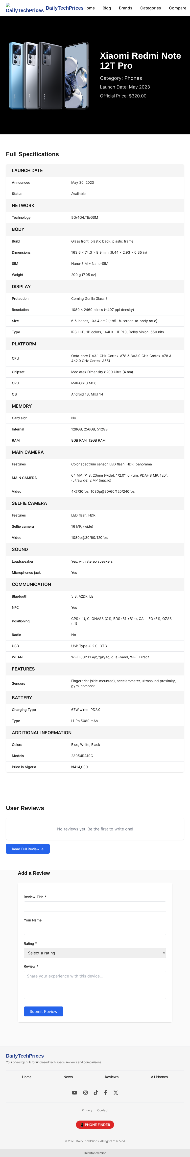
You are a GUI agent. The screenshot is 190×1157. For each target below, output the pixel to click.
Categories (150, 7)
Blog (107, 7)
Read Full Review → (28, 849)
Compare (177, 7)
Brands (125, 7)
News (68, 1077)
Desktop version (95, 1153)
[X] (115, 1092)
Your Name (33, 920)
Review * (31, 966)
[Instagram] (85, 1092)
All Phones (159, 1077)
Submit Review (43, 1011)
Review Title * (35, 897)
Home (89, 7)
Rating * (30, 943)
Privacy (87, 1110)
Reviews (112, 1077)
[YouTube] (74, 1092)
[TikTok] (96, 1092)
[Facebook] (105, 1092)
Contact (102, 1110)
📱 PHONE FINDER (95, 1125)
